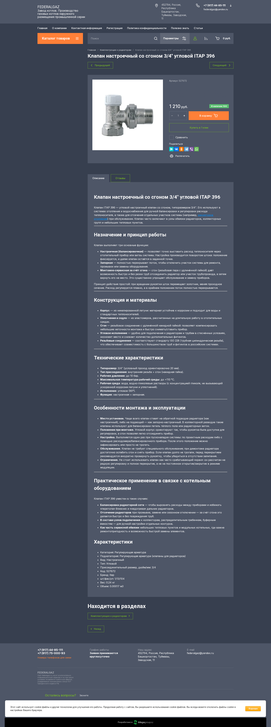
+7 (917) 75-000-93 (51, 653)
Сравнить (181, 137)
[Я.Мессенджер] (171, 149)
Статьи (198, 28)
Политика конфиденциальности (146, 28)
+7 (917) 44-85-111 (215, 5)
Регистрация (114, 28)
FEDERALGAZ (48, 7)
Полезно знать (180, 28)
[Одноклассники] (181, 149)
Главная (42, 28)
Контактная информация (86, 28)
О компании (59, 28)
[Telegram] (186, 149)
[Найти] (155, 38)
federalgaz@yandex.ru (200, 653)
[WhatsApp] (196, 149)
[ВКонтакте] (176, 149)
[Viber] (191, 149)
